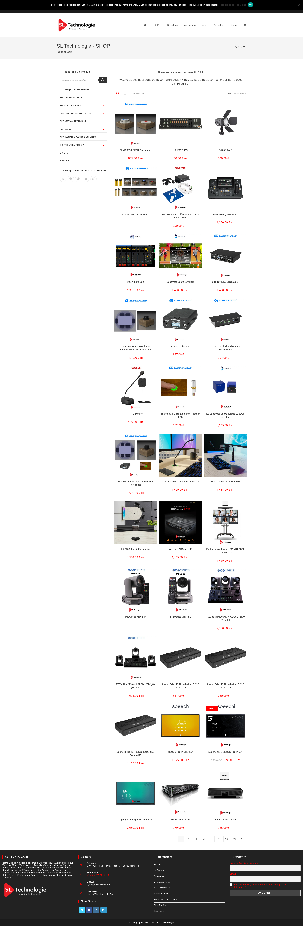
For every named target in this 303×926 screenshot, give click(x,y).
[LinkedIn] (103, 910)
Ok (250, 4)
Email (233, 874)
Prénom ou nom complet (244, 863)
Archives (65, 161)
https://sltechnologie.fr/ (100, 894)
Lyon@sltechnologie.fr (99, 885)
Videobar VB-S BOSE (225, 819)
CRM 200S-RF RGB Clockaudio (135, 150)
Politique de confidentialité (233, 4)
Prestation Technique (73, 121)
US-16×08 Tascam (180, 819)
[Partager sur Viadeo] (93, 179)
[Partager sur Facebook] (71, 179)
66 (238, 93)
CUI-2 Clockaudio (180, 346)
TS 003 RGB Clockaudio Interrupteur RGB (180, 415)
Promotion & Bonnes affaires (78, 137)
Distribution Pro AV (72, 145)
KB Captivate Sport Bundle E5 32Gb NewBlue (225, 415)
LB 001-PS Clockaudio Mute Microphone (225, 348)
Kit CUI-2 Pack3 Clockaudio (225, 481)
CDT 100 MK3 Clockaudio (225, 281)
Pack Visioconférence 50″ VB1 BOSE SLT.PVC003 (225, 551)
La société (159, 870)
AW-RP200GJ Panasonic (225, 214)
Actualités (159, 876)
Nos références (162, 888)
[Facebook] (89, 910)
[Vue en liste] (124, 93)
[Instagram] (96, 910)
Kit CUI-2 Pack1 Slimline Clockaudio (180, 481)
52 (226, 839)
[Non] (299, 4)
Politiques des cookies (165, 899)
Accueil (157, 864)
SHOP (243, 47)
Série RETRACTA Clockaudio (135, 214)
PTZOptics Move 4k (135, 616)
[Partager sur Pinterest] (78, 179)
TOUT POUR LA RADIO (71, 98)
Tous (243, 93)
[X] (82, 910)
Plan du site (160, 905)
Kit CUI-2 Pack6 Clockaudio (135, 549)
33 (235, 93)
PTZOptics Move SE (180, 616)
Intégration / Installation (76, 113)
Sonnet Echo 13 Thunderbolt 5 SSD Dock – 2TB (225, 686)
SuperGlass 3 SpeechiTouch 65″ (225, 751)
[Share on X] (63, 179)
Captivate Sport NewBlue (180, 281)
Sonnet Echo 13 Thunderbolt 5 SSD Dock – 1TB (180, 686)
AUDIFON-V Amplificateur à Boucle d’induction (180, 216)
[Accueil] (236, 47)
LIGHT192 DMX (180, 150)
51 (219, 839)
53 (234, 839)
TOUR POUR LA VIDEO (71, 105)
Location (65, 129)
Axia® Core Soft (135, 281)
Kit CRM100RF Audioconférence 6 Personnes (135, 483)
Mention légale (161, 893)
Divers (64, 153)
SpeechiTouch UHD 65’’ (180, 751)
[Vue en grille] (117, 93)
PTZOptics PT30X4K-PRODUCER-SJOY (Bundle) (135, 686)
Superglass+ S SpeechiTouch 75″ (135, 819)
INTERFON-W (136, 413)
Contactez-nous (162, 882)
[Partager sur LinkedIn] (86, 179)
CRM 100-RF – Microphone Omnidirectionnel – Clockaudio (135, 348)
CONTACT (180, 84)
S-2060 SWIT (225, 150)
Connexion (159, 911)
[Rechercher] (103, 80)
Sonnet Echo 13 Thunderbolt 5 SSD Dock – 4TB (135, 753)
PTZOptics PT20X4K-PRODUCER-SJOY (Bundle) (225, 618)
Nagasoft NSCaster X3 (180, 549)
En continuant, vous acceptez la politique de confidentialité (258, 885)
